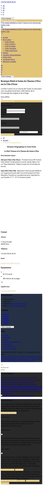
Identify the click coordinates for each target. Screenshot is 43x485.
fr (3, 12)
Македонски (6, 382)
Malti (25, 382)
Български (31, 382)
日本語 (12, 389)
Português (24, 389)
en (4, 8)
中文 (10, 393)
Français (6, 321)
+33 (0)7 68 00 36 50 (8, 2)
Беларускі (4, 384)
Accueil (5, 335)
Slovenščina (36, 391)
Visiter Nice (7, 344)
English (5, 316)
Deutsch (6, 314)
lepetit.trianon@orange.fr (10, 263)
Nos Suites (7, 337)
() (10, 132)
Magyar (20, 384)
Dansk (34, 378)
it (3, 14)
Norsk (21, 386)
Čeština (11, 384)
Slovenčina (5, 393)
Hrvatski (27, 384)
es (3, 10)
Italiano (5, 323)
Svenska (17, 391)
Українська (5, 389)
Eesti (10, 380)
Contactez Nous (9, 346)
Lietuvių (31, 380)
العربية (14, 380)
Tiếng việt (37, 389)
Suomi (19, 380)
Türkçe (36, 386)
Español (6, 319)
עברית (10, 386)
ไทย (40, 386)
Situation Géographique (12, 342)
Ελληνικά (4, 380)
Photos (5, 340)
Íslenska (16, 386)
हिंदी (16, 384)
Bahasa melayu (16, 382)
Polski (31, 389)
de (4, 6)
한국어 (17, 389)
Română (10, 391)
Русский (4, 391)
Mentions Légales (9, 348)
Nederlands (28, 386)
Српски (23, 391)
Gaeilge (25, 380)
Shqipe (29, 391)
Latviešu (37, 380)
